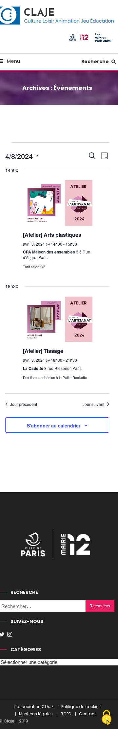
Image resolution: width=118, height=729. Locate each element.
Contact (87, 714)
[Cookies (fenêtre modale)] (106, 718)
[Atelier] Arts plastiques (52, 234)
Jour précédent (23, 404)
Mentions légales (36, 714)
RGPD (66, 714)
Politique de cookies (81, 706)
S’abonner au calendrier (53, 425)
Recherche (95, 61)
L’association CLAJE (33, 706)
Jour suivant (93, 404)
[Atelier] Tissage (43, 351)
